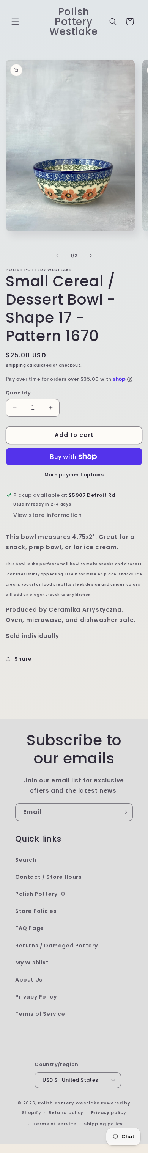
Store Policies (36, 911)
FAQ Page (29, 928)
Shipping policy (103, 1124)
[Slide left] (57, 255)
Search (25, 860)
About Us (29, 979)
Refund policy (66, 1112)
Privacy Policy (36, 997)
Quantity (18, 392)
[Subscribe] (124, 812)
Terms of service (54, 1124)
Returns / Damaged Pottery (56, 945)
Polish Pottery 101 (41, 894)
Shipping (16, 365)
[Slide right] (90, 255)
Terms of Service (40, 1014)
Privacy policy (108, 1112)
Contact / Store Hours (48, 877)
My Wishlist (32, 962)
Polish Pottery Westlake (69, 1103)
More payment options (74, 474)
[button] (15, 21)
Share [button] (23, 659)
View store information (47, 515)
